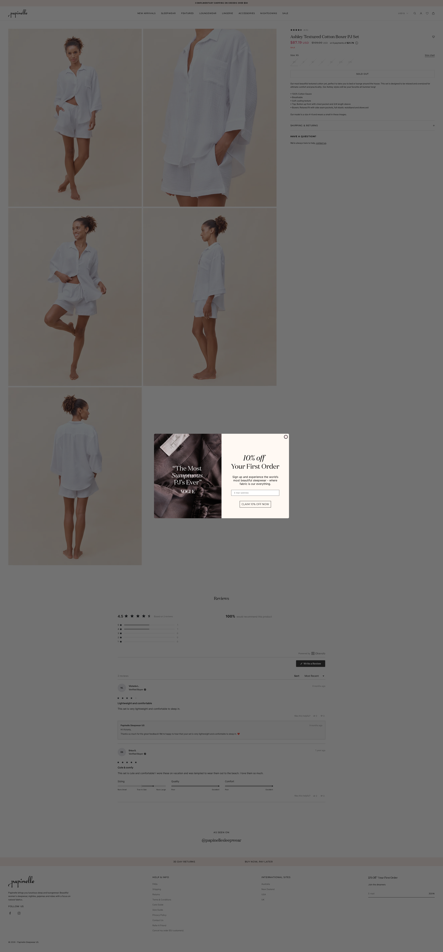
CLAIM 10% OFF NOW (255, 504)
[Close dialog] (286, 437)
